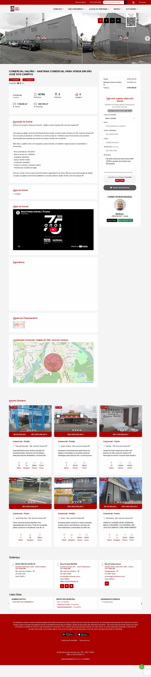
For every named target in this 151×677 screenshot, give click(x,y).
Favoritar (15, 79)
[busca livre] (125, 2)
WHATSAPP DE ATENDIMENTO (23, 602)
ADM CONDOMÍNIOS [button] (75, 9)
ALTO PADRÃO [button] (131, 9)
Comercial (16, 71)
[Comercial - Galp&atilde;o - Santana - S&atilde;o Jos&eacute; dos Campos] (19, 9)
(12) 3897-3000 (110, 574)
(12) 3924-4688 (65, 574)
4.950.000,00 (131, 79)
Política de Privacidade (69, 640)
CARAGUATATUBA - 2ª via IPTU (68, 604)
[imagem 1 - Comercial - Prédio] (30, 418)
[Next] (48, 418)
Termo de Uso (84, 640)
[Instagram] (62, 586)
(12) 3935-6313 (20, 574)
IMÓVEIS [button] (117, 9)
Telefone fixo (111, 147)
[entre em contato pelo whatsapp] (140, 666)
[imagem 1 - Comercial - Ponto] (120, 418)
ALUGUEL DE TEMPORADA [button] (98, 9)
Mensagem (107, 155)
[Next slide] (147, 38)
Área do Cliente (81, 2)
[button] (133, 2)
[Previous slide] (3, 38)
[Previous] (12, 418)
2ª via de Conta (107, 602)
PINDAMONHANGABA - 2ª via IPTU (69, 607)
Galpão (29, 71)
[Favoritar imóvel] (49, 407)
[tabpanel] (75, 38)
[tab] (100, 20)
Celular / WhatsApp (110, 130)
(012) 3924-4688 (95, 2)
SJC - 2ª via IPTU (63, 602)
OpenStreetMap (88, 382)
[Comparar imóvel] (49, 410)
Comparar (29, 79)
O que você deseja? (110, 114)
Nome (106, 122)
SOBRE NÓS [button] (57, 9)
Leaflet (80, 382)
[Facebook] (67, 586)
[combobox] (120, 118)
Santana (43, 71)
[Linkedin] (71, 586)
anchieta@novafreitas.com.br (70, 576)
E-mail (106, 138)
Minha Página (112, 220)
